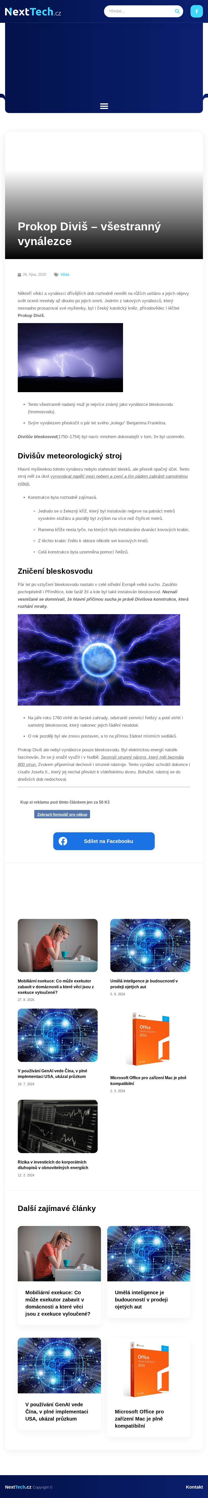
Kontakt (194, 1487)
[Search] (177, 11)
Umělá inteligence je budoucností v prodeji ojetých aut (141, 1300)
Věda (64, 274)
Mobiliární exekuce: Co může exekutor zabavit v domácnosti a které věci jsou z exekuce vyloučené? (56, 987)
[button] (104, 106)
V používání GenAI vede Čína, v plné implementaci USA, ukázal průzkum (56, 1412)
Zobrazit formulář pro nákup (62, 814)
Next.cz (29, 1487)
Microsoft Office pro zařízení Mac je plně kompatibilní (139, 1419)
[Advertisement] (104, 63)
